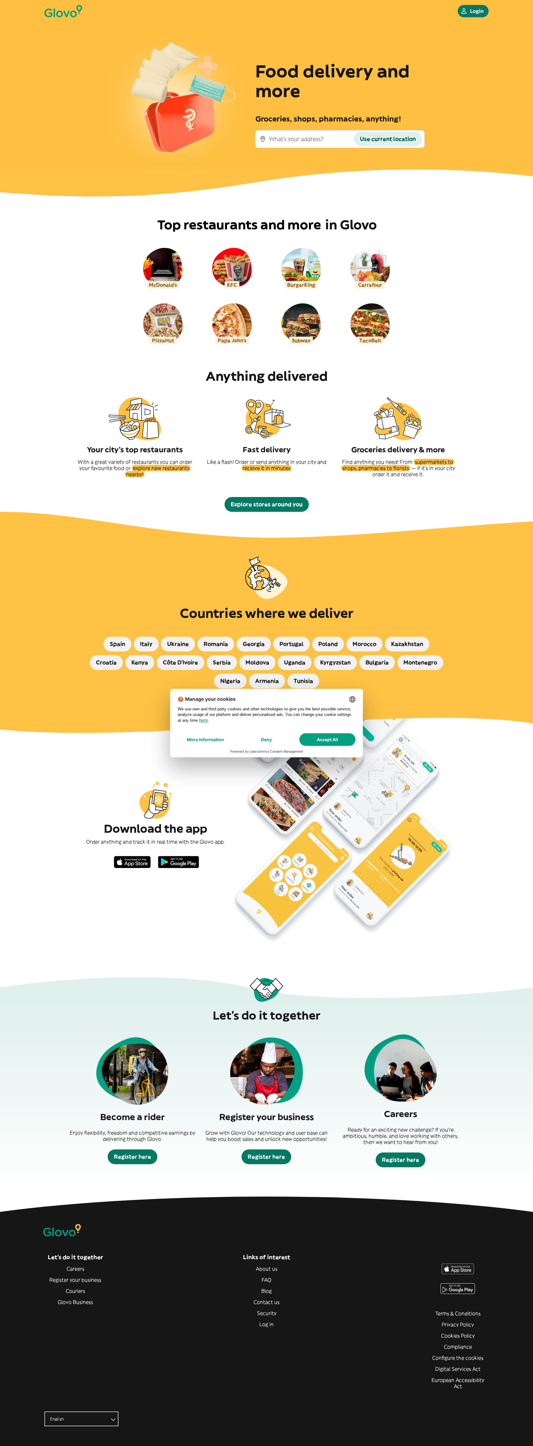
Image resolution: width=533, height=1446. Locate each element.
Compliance (458, 1347)
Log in (266, 1324)
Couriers (75, 1291)
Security (266, 1313)
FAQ (266, 1280)
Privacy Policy (458, 1324)
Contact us (266, 1302)
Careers (75, 1269)
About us (266, 1269)
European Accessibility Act (458, 1383)
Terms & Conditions (458, 1313)
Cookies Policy (458, 1336)
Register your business (75, 1280)
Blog (266, 1291)
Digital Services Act (458, 1369)
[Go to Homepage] (63, 11)
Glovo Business (75, 1302)
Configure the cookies (457, 1358)
